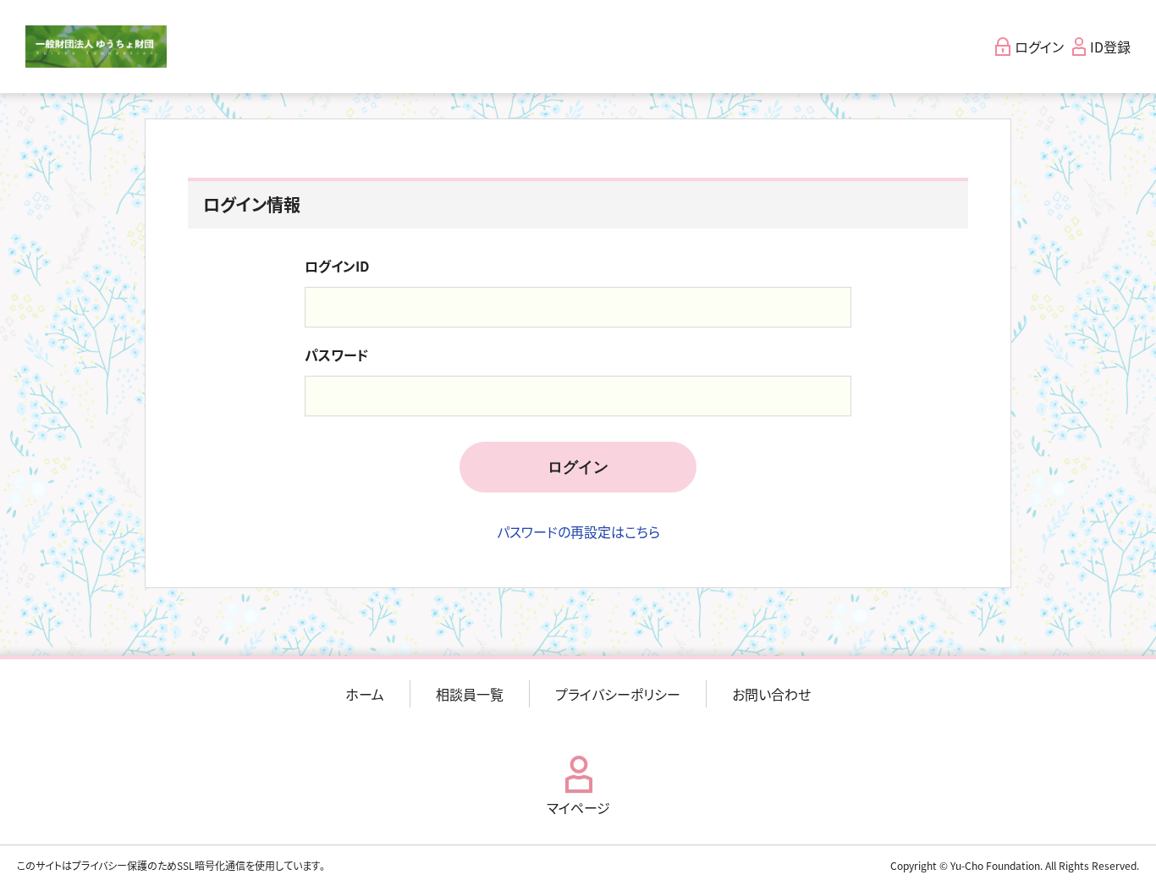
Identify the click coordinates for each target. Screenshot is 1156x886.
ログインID (337, 266)
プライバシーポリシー (617, 694)
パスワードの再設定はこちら (578, 531)
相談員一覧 (470, 694)
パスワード (336, 354)
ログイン (578, 467)
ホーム (364, 694)
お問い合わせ (771, 694)
